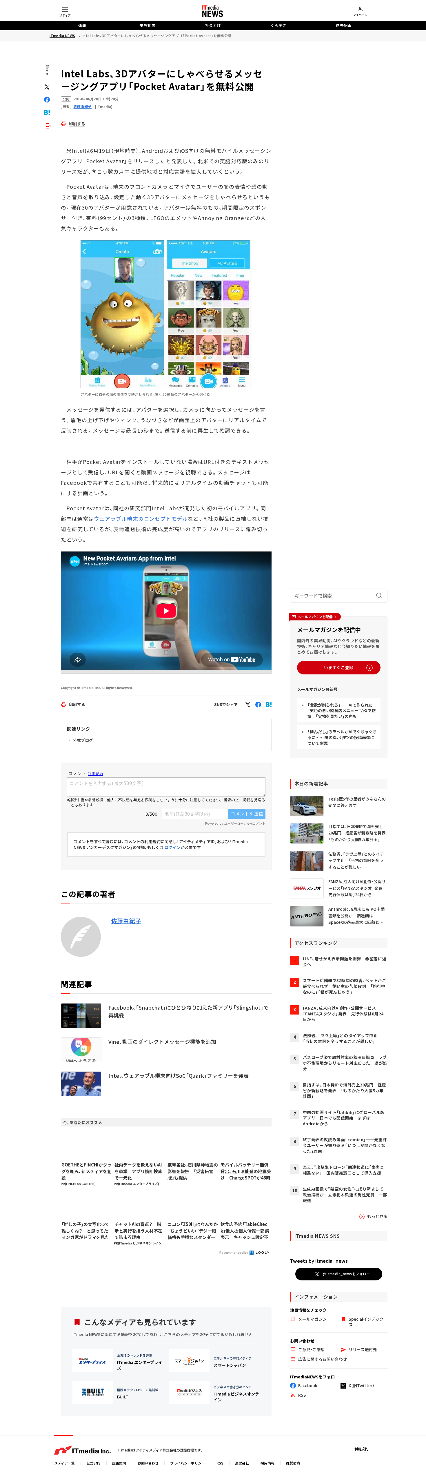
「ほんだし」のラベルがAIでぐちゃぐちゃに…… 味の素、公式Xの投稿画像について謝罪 (342, 737)
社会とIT (213, 25)
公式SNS (93, 1462)
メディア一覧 (64, 1462)
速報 (82, 25)
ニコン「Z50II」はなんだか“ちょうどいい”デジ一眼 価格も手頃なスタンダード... (193, 1231)
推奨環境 (293, 1462)
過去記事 (344, 25)
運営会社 (242, 1462)
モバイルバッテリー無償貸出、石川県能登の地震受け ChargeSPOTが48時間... (246, 1171)
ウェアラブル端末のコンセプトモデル (141, 518)
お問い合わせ (148, 1462)
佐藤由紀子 (126, 921)
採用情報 (267, 1462)
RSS (219, 1462)
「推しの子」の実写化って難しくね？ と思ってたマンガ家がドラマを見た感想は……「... (85, 1231)
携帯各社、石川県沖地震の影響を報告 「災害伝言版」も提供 (193, 1171)
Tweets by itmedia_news (319, 1260)
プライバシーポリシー (187, 1462)
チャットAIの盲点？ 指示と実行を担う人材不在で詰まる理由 (138, 1230)
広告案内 (119, 1462)
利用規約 (361, 1448)
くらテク (278, 25)
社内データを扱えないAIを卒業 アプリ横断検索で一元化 (138, 1171)
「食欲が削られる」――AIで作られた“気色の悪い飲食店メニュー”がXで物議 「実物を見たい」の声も (341, 710)
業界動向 (147, 25)
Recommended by (234, 1252)
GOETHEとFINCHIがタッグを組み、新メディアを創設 (86, 1171)
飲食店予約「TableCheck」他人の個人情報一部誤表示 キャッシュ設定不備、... (245, 1231)
